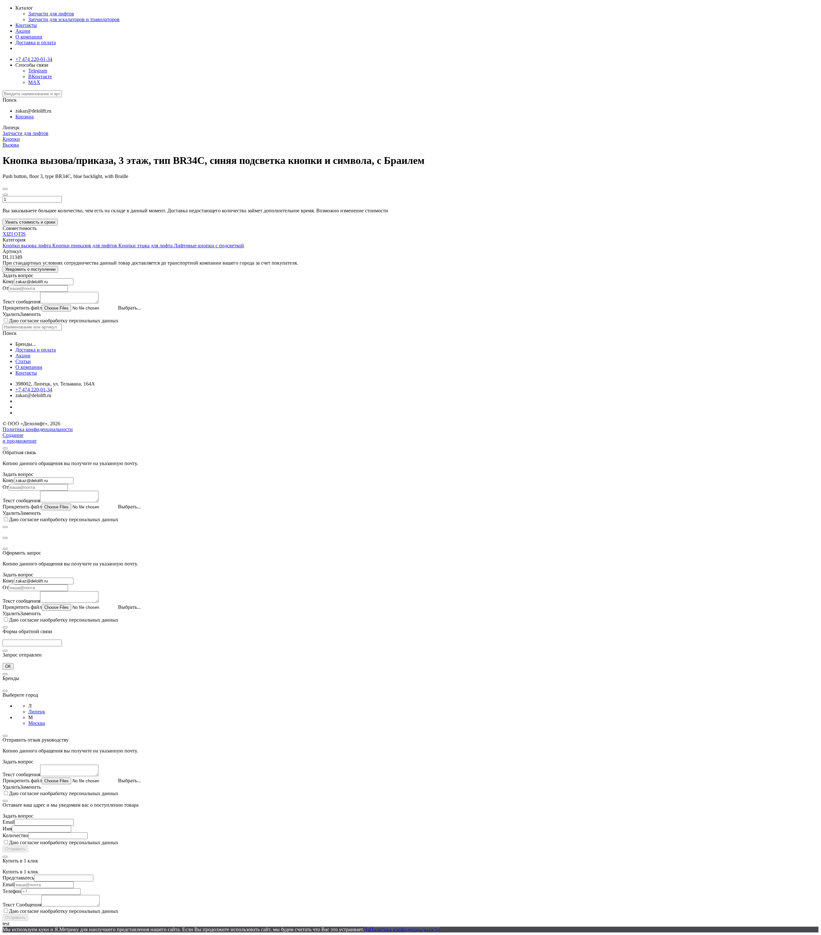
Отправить (15, 848)
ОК (8, 666)
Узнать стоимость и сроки (30, 222)
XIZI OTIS (14, 234)
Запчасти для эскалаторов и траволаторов (74, 19)
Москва (36, 723)
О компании (28, 36)
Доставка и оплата (35, 42)
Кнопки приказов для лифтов (85, 245)
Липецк (36, 711)
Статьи (23, 361)
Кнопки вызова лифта (27, 245)
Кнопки (11, 139)
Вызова (11, 145)
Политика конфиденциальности (38, 429)
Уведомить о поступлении (30, 269)
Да (367, 929)
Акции (22, 31)
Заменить (30, 314)
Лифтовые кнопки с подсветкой (209, 245)
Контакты (26, 25)
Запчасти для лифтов (51, 13)
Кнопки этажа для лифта (146, 245)
